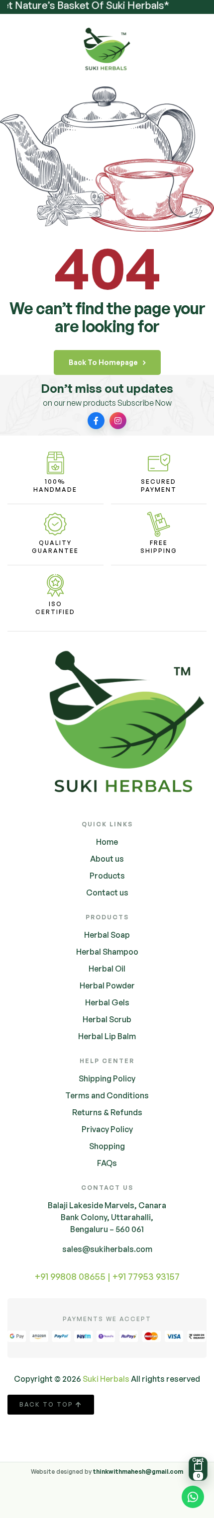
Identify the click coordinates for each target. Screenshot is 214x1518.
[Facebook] (96, 420)
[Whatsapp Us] (193, 1499)
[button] (198, 1468)
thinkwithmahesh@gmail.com (138, 1471)
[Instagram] (117, 420)
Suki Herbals (106, 1379)
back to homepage (103, 362)
